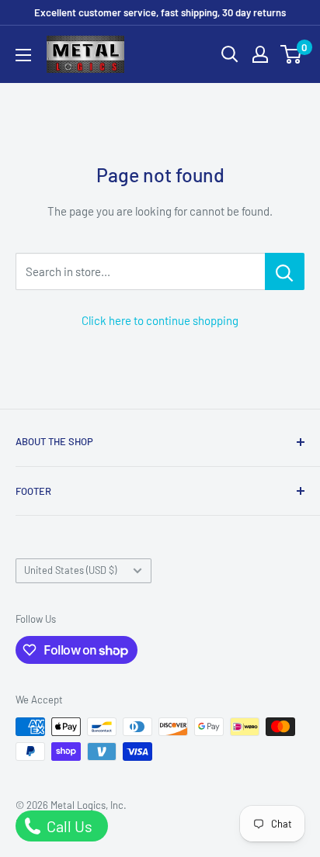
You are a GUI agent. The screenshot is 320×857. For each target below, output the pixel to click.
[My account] (260, 54)
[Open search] (229, 54)
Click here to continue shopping (160, 320)
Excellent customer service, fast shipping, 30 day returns (160, 12)
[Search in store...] (284, 271)
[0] (291, 54)
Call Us (67, 826)
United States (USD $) (70, 570)
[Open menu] (23, 55)
